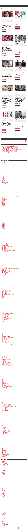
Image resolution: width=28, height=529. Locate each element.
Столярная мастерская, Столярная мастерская (8, 420)
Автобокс (3, 204)
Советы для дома (4, 31)
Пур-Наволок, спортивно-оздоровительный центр (8, 386)
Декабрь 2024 (4, 489)
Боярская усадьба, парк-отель (6, 271)
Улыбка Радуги (4, 435)
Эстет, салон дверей (4, 455)
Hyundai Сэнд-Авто (4, 185)
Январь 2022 (3, 514)
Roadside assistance (4, 195)
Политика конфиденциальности (6, 377)
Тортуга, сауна (4, 428)
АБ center (3, 200)
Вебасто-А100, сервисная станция (6, 276)
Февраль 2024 (4, 499)
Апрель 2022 (3, 511)
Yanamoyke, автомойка (5, 198)
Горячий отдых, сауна (5, 295)
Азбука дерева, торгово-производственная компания (9, 250)
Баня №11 (3, 265)
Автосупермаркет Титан (5, 241)
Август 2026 (3, 472)
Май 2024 (3, 496)
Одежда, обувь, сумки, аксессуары (6, 363)
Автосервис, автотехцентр (5, 238)
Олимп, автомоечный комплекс (6, 367)
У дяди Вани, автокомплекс (5, 433)
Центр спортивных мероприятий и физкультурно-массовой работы (10, 446)
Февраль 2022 (4, 513)
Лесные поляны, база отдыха (6, 336)
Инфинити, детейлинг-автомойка (6, 318)
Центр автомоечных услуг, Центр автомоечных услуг (9, 444)
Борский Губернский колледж (6, 270)
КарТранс (3, 321)
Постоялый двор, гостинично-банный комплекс (8, 380)
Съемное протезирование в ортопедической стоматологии (20, 16)
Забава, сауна (4, 312)
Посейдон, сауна (4, 379)
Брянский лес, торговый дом (6, 272)
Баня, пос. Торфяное (4, 267)
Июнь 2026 (3, 474)
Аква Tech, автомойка (5, 251)
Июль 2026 (3, 473)
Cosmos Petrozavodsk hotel (5, 169)
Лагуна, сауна (4, 333)
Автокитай (3, 206)
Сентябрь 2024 (4, 492)
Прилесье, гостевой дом (5, 383)
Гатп (2, 286)
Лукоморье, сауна (4, 339)
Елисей (3, 306)
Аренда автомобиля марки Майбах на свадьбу (20, 93)
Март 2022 (3, 512)
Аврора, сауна (4, 201)
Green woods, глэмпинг (5, 183)
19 (7, 135)
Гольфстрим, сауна (4, 288)
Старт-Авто (3, 412)
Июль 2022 (3, 509)
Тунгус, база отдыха (4, 432)
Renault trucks (4, 194)
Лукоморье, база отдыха (5, 338)
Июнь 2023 (3, 506)
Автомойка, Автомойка (5, 215)
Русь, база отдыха (4, 397)
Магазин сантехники (4, 343)
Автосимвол (3, 239)
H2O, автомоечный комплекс (6, 184)
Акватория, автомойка (5, 253)
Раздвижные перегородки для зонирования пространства (6, 68)
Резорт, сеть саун (4, 387)
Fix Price (3, 174)
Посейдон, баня (4, 378)
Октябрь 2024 (4, 491)
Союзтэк (3, 411)
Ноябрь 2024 (3, 490)
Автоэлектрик (4, 247)
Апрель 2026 (3, 476)
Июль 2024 (3, 494)
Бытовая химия (4, 273)
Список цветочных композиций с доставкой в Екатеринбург (7, 43)
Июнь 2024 (3, 495)
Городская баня (4, 292)
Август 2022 (3, 508)
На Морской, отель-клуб (5, 353)
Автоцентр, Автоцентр (5, 245)
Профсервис (3, 384)
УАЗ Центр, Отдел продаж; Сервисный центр (8, 434)
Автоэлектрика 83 (4, 248)
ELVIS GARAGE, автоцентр (5, 172)
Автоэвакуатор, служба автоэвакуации (7, 246)
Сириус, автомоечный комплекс (6, 404)
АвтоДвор (3, 205)
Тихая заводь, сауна (4, 425)
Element (3, 171)
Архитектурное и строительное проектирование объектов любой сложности (20, 42)
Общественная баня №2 (5, 361)
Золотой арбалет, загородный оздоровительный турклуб (9, 313)
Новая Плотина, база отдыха (5, 357)
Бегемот (3, 269)
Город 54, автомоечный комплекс (6, 290)
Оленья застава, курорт (5, 366)
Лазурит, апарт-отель (5, 334)
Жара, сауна (3, 308)
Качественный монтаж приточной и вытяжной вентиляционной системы (7, 93)
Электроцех (3, 453)
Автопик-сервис (4, 217)
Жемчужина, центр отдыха (5, 311)
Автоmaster (3, 203)
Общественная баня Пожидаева (6, 362)
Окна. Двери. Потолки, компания (6, 365)
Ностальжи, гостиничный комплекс (6, 359)
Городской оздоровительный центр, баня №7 (8, 294)
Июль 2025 (3, 484)
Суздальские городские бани (6, 423)
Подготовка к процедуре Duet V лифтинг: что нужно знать (9, 374)
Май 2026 (3, 475)
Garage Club (3, 180)
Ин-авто (3, 315)
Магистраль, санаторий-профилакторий (7, 344)
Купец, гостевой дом (4, 330)
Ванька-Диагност (4, 275)
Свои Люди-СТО (4, 403)
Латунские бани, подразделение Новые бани (8, 335)
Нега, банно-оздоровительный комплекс (7, 355)
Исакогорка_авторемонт (5, 319)
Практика (3, 381)
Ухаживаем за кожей (5, 465)
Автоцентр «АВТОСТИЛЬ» (5, 244)
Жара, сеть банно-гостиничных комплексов (7, 310)
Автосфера (3, 242)
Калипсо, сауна (4, 320)
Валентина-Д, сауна (4, 274)
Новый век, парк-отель (5, 358)
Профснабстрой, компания (5, 385)
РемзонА (3, 389)
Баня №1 (3, 264)
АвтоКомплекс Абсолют (5, 207)
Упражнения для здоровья (5, 464)
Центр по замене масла (5, 445)
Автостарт (3, 240)
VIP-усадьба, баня (4, 197)
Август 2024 (3, 493)
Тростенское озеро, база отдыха (6, 431)
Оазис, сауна (3, 360)
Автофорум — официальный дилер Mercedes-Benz (8, 243)
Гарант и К (3, 285)
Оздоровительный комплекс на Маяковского (8, 364)
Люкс (3, 340)
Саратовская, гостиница (5, 399)
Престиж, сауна (4, 382)
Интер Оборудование (5, 316)
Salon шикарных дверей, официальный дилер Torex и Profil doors (10, 196)
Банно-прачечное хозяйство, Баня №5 (7, 261)
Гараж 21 (3, 284)
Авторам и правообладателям (6, 219)
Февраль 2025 (4, 487)
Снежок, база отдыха (5, 410)
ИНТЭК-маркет (4, 317)
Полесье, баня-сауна (4, 376)
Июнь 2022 (3, 510)
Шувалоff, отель (4, 451)
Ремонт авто (3, 390)
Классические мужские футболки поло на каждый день (20, 68)
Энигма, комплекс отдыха (5, 454)
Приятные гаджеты (4, 462)
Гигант (3, 287)
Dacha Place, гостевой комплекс (6, 170)
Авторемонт (3, 220)
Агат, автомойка (4, 249)
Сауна (3, 400)
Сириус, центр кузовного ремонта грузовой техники (9, 406)
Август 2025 (3, 483)
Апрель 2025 (3, 486)
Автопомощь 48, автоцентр (5, 218)
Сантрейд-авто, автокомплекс (6, 398)
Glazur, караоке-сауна (5, 182)
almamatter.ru (4, 2)
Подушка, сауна (4, 375)
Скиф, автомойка (4, 407)
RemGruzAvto (4, 193)
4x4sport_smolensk (4, 162)
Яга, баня (3, 456)
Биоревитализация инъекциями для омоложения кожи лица (7, 19)
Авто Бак (3, 202)
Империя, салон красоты (5, 314)
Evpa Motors (3, 173)
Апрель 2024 (3, 497)
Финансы (3, 466)
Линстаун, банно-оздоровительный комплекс (8, 337)
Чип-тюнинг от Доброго (5, 449)
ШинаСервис (4, 450)
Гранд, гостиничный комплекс (6, 298)
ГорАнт (3, 289)
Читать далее (3, 29)
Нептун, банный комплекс (5, 356)
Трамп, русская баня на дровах (6, 430)
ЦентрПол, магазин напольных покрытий (7, 447)
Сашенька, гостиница (5, 402)
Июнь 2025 (3, 485)
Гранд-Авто (3, 296)
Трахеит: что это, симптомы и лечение (19, 119)
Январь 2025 (3, 488)
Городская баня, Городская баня (6, 293)
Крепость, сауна (4, 329)
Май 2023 (3, 507)
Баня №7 (3, 266)
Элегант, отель (4, 452)
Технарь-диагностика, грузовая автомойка (7, 424)
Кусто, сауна (3, 331)
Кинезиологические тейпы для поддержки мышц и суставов (6, 118)
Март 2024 (3, 498)
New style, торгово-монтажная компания (7, 192)
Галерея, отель (4, 283)
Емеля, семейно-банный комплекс (6, 307)
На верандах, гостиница (5, 352)
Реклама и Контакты (5, 388)
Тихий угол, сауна (4, 426)
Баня (2, 263)
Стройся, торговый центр (5, 421)
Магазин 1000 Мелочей (5, 342)
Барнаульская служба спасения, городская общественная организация (11, 268)
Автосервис (3, 223)
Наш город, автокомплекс (5, 354)
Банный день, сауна (4, 262)
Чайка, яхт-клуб (4, 448)
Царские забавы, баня (5, 443)
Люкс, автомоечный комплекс (6, 341)
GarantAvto (3, 181)
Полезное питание (4, 461)
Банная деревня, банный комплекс (6, 260)
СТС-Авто (3, 422)
